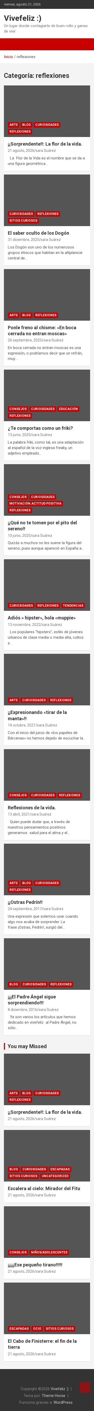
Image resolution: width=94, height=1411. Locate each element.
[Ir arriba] (85, 1387)
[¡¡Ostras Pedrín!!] (47, 869)
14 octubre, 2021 (22, 725)
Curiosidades (47, 125)
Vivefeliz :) (23, 18)
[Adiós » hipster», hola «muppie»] (47, 585)
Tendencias (73, 605)
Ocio (37, 1329)
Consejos (18, 1252)
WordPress (63, 1402)
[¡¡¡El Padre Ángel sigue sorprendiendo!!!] (47, 964)
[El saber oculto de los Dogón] (47, 200)
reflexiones (20, 131)
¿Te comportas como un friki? (40, 428)
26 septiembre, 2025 (25, 340)
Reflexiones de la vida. (32, 807)
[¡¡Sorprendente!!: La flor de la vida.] (47, 111)
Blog (26, 125)
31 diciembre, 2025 (23, 240)
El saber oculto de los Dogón (38, 233)
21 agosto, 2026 (21, 150)
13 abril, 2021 (19, 814)
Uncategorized (55, 1176)
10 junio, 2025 (19, 535)
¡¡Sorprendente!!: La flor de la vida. (45, 144)
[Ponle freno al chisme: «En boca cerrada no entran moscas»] (47, 295)
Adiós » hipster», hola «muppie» (42, 617)
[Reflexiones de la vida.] (47, 775)
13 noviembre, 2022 (24, 625)
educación (68, 409)
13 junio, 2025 (19, 435)
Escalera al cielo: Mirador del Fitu (44, 1188)
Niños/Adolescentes (49, 1252)
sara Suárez (46, 150)
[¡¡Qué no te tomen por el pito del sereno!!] (47, 490)
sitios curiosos (23, 220)
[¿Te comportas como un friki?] (47, 395)
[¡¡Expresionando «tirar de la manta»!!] (47, 680)
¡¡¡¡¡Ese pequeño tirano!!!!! (35, 1264)
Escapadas (60, 1169)
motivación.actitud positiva (35, 503)
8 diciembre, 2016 (22, 1010)
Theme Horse (53, 1395)
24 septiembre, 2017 (25, 909)
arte (13, 125)
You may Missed (27, 1046)
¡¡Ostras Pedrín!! (25, 902)
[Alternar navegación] (10, 44)
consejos (18, 409)
